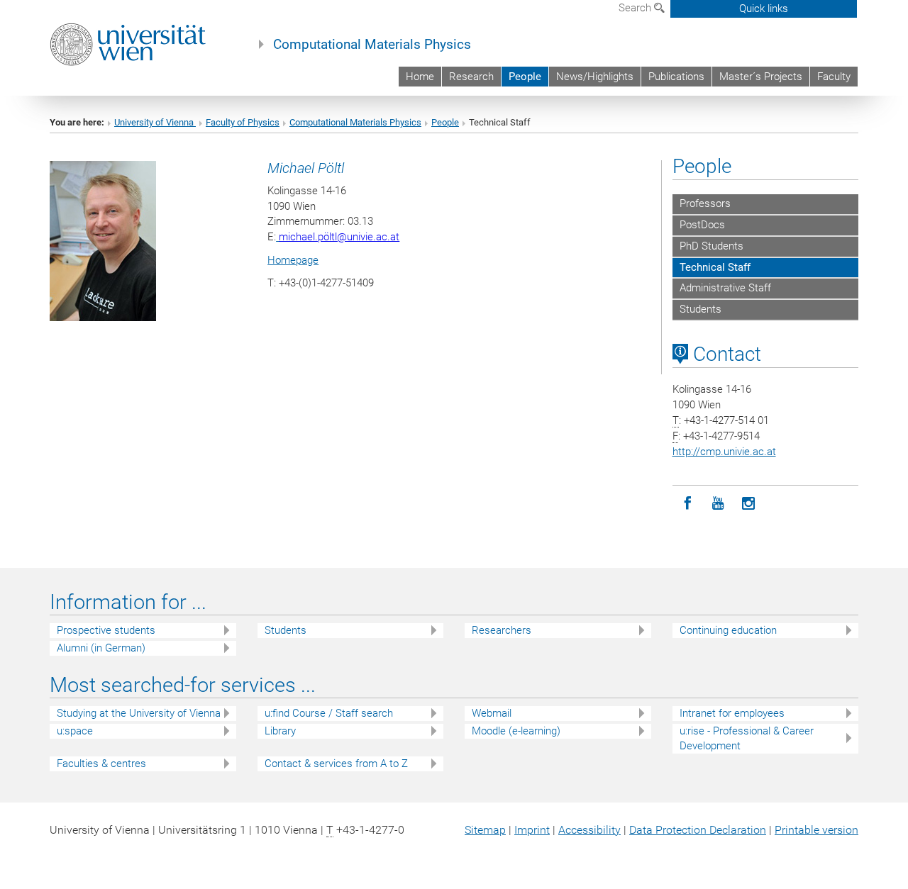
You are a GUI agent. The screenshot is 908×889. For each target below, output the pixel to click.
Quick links (763, 8)
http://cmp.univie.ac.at (724, 451)
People (525, 76)
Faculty (834, 76)
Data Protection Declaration (697, 830)
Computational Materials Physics (372, 44)
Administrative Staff (725, 287)
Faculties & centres (101, 763)
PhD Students (711, 246)
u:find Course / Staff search (329, 713)
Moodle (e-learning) (516, 731)
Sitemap (485, 830)
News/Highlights (594, 76)
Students (700, 309)
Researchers (501, 630)
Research (471, 76)
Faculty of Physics (242, 122)
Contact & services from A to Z (336, 763)
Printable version (816, 830)
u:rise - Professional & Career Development (747, 738)
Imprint (532, 830)
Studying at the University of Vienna (139, 713)
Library (280, 731)
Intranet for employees (732, 713)
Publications (676, 76)
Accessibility (589, 830)
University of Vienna (155, 122)
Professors (705, 203)
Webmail (491, 713)
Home (420, 76)
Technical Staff (715, 267)
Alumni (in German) (101, 648)
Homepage (293, 260)
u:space (75, 731)
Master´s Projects (760, 76)
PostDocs (702, 224)
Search (636, 7)
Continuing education (728, 630)
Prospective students (106, 630)
